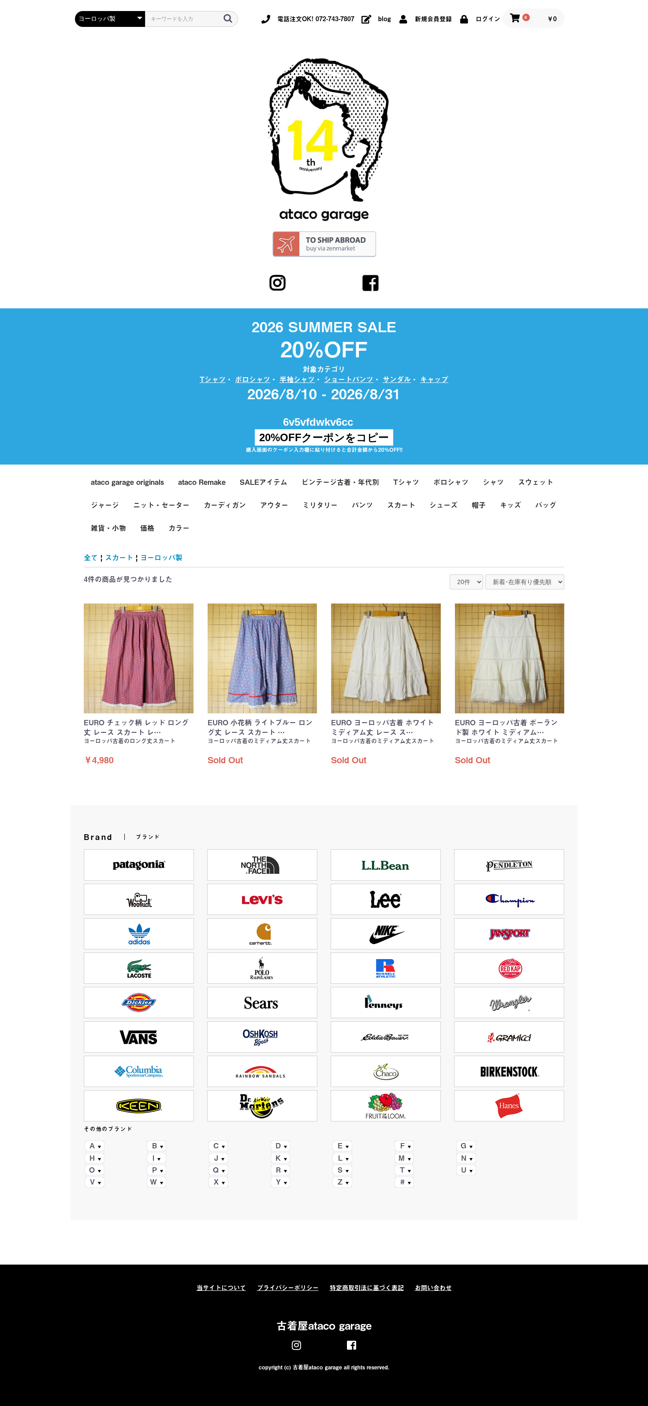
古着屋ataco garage (324, 1325)
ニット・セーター (161, 505)
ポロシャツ (252, 379)
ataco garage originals (127, 482)
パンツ (362, 505)
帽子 (479, 505)
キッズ (510, 505)
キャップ (434, 379)
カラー (179, 528)
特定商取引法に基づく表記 (367, 1288)
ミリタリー (320, 505)
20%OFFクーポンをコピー (324, 437)
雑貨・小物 (108, 528)
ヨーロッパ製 (161, 557)
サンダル (397, 379)
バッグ (545, 505)
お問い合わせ (433, 1288)
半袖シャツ (297, 379)
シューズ (443, 505)
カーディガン (225, 505)
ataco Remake (202, 482)
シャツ (493, 482)
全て (91, 557)
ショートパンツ (348, 379)
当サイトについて (221, 1288)
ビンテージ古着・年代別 (340, 482)
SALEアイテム (263, 482)
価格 (147, 528)
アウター (274, 505)
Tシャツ (213, 379)
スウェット (535, 482)
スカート (401, 505)
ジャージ (105, 505)
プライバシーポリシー (288, 1288)
